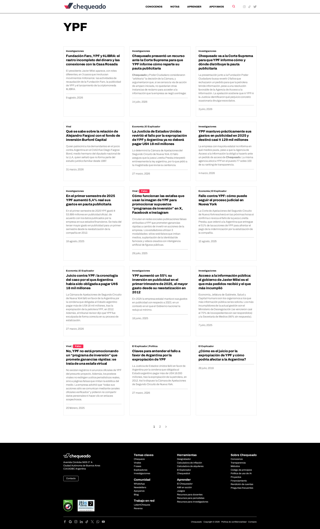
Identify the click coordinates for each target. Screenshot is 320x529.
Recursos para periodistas (190, 498)
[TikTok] (88, 522)
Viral (68, 126)
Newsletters (140, 487)
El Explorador (184, 470)
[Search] (233, 6)
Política (153, 346)
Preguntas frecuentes (242, 488)
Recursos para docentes (189, 494)
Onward (166, 426)
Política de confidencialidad (233, 522)
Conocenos (154, 6)
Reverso (138, 508)
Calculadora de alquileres (190, 466)
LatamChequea (142, 505)
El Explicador (152, 126)
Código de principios (241, 470)
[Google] (71, 522)
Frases (137, 466)
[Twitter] (93, 522)
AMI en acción (184, 487)
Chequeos (139, 459)
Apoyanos (216, 6)
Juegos (181, 491)
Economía (138, 126)
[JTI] (86, 505)
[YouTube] (103, 522)
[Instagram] (77, 522)
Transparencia (238, 463)
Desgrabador (184, 459)
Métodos (235, 466)
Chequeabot (183, 473)
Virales (137, 463)
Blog (136, 494)
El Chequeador (185, 483)
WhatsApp (139, 483)
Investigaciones (75, 51)
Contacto (71, 478)
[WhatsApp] (99, 522)
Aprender (194, 6)
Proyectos (236, 477)
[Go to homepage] (90, 6)
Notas (174, 6)
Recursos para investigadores (192, 501)
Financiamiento (239, 481)
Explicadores (140, 470)
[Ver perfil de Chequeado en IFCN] (68, 505)
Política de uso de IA (241, 473)
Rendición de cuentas (242, 484)
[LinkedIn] (82, 522)
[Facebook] (66, 522)
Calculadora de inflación (189, 463)
